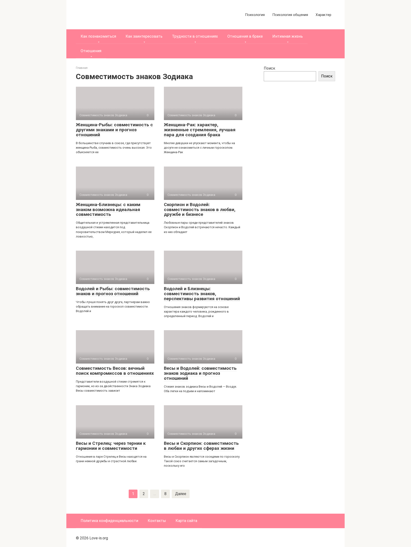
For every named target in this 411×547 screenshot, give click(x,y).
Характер (323, 15)
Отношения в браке (245, 36)
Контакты (157, 520)
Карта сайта (186, 520)
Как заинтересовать (144, 36)
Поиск (269, 68)
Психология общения (290, 15)
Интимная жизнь (287, 36)
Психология (255, 15)
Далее (180, 493)
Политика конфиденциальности (109, 520)
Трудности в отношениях (195, 36)
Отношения (91, 51)
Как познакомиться (98, 36)
